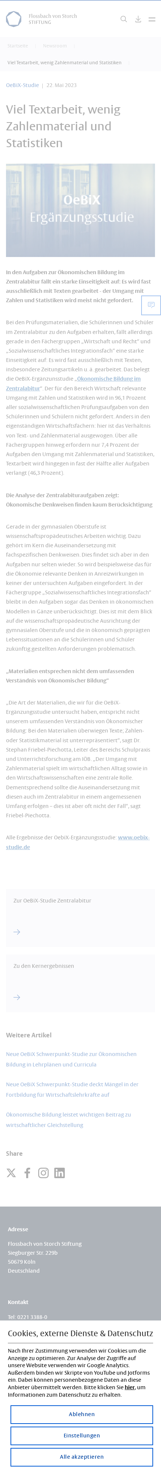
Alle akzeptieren (82, 1457)
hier (130, 1387)
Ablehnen (82, 1414)
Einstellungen (82, 1436)
